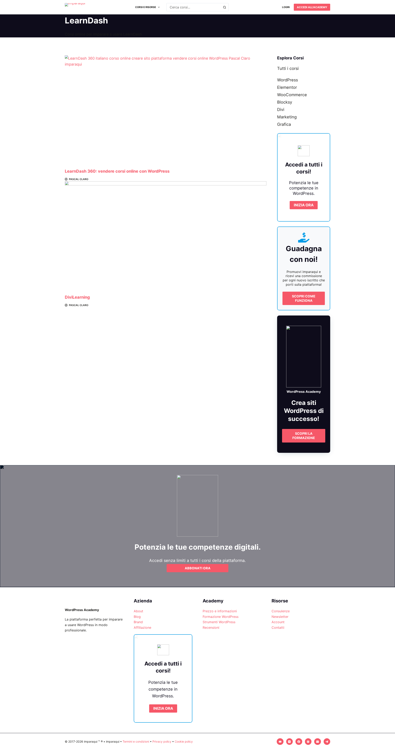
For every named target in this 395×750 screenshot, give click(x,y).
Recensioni (211, 627)
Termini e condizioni (136, 741)
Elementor (287, 87)
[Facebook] (298, 741)
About (138, 611)
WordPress (287, 79)
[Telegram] (327, 741)
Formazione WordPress (220, 617)
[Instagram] (289, 741)
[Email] (317, 741)
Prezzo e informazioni (220, 611)
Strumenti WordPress (219, 622)
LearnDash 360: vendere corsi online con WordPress (117, 171)
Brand (138, 622)
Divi (280, 109)
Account (278, 622)
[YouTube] (280, 741)
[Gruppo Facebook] (308, 741)
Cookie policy (184, 741)
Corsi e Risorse (145, 7)
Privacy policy (161, 741)
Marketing (287, 116)
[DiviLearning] (165, 238)
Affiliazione (142, 627)
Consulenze (281, 611)
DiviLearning (77, 297)
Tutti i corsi (288, 68)
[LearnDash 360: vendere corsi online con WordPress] (165, 112)
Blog (137, 617)
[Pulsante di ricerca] (224, 7)
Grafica (284, 124)
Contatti (278, 627)
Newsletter (280, 617)
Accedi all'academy (312, 7)
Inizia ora (304, 205)
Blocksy (284, 102)
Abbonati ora (197, 568)
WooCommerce (292, 94)
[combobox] (194, 7)
